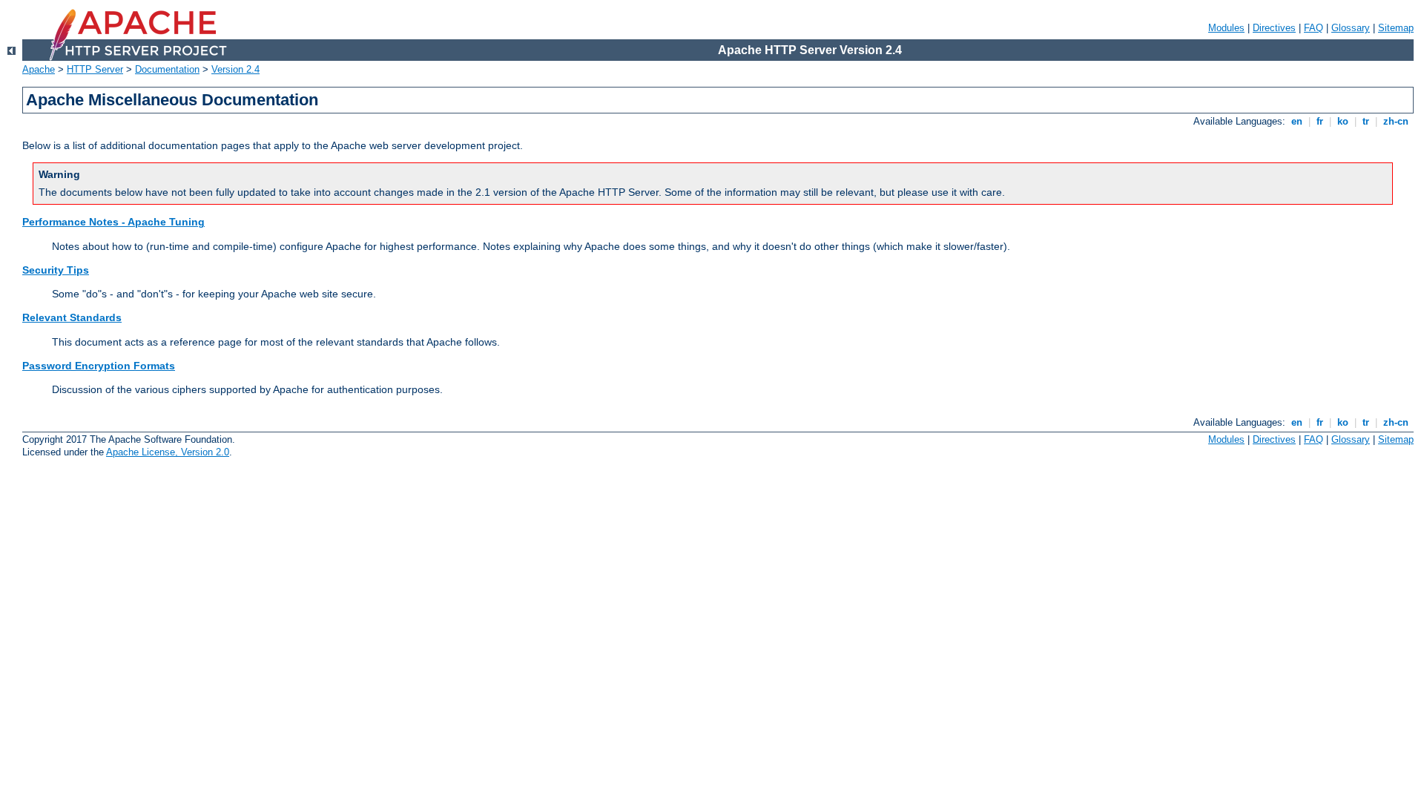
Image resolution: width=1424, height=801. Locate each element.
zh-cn (1395, 121)
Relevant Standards (72, 317)
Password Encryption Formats (98, 366)
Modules (1226, 27)
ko (1342, 121)
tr (1365, 121)
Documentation (167, 69)
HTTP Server (95, 69)
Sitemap (1396, 27)
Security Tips (55, 270)
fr (1319, 121)
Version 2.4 (235, 69)
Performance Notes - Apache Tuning (113, 222)
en (1296, 121)
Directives (1274, 27)
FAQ (1313, 27)
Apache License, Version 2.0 (167, 452)
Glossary (1350, 27)
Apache (38, 69)
